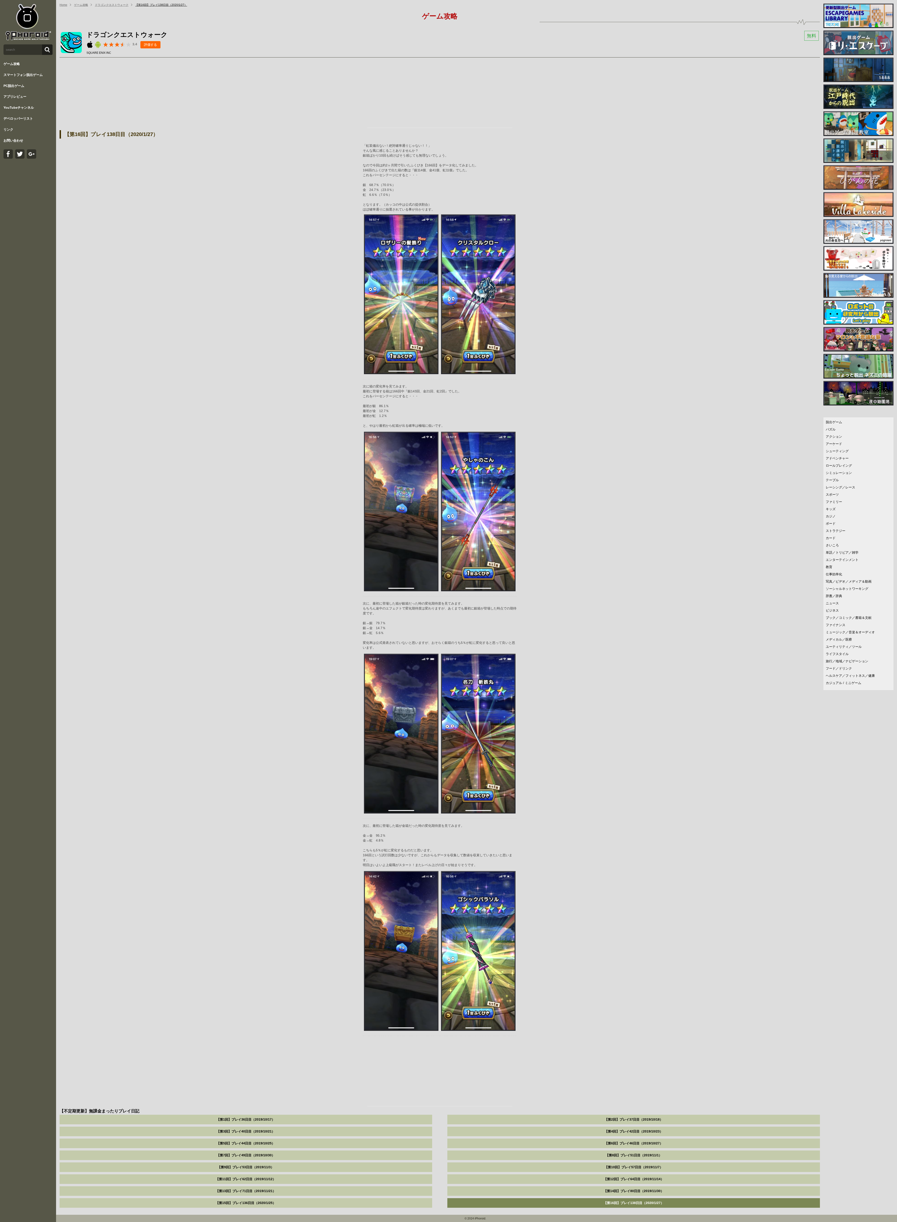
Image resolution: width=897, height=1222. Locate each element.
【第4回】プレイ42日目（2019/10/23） (634, 1131)
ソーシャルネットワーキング (847, 589)
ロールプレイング (839, 465)
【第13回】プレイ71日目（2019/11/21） (246, 1191)
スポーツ (832, 494)
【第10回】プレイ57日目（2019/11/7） (634, 1167)
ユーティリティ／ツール (844, 647)
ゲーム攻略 (12, 64)
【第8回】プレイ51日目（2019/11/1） (633, 1155)
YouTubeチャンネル (19, 107)
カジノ (831, 516)
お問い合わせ (13, 140)
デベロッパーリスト (18, 118)
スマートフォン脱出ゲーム (23, 75)
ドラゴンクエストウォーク (111, 5)
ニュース (832, 603)
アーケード (834, 444)
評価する (150, 45)
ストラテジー (835, 531)
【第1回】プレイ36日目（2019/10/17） (246, 1119)
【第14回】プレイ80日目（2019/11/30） (634, 1191)
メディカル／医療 (839, 639)
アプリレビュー (15, 96)
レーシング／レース (840, 487)
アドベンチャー (837, 458)
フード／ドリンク (839, 668)
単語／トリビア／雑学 (842, 552)
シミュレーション (839, 473)
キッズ (831, 509)
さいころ (832, 545)
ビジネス (832, 610)
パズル (831, 429)
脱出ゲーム (834, 422)
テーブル (832, 480)
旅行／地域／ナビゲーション (847, 661)
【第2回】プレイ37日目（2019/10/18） (634, 1119)
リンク (8, 129)
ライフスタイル (837, 654)
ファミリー (834, 502)
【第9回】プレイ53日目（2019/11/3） (245, 1167)
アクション (834, 436)
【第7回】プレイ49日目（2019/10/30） (246, 1155)
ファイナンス (835, 625)
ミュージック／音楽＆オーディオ (850, 632)
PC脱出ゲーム (14, 86)
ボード (831, 523)
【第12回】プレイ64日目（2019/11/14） (634, 1179)
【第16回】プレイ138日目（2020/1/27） (161, 5)
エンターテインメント (842, 560)
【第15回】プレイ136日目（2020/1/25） (246, 1203)
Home (63, 5)
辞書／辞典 (834, 596)
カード (831, 538)
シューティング (837, 451)
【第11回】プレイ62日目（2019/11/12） (246, 1179)
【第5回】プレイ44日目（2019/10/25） (246, 1143)
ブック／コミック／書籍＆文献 (849, 618)
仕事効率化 (834, 574)
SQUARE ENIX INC (98, 52)
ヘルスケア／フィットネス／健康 (850, 675)
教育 (829, 567)
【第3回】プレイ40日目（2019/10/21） (246, 1131)
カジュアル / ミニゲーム (843, 683)
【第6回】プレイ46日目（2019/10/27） (634, 1143)
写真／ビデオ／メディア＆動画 (849, 581)
